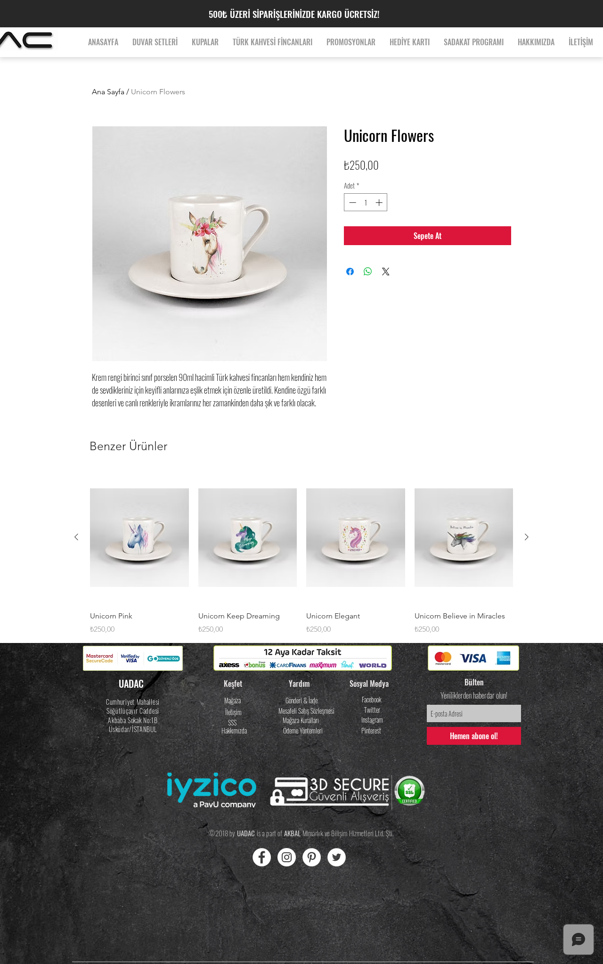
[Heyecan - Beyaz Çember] (336, 857)
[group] (301, 553)
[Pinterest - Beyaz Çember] (311, 857)
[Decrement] (351, 202)
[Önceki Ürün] (76, 537)
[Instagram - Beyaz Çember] (286, 857)
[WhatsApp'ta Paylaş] (368, 271)
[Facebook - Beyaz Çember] (262, 857)
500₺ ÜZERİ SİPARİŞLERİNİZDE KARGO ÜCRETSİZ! (294, 13)
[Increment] (380, 202)
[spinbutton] (366, 202)
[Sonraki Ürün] (526, 537)
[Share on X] (385, 271)
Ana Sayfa (108, 91)
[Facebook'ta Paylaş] (350, 271)
